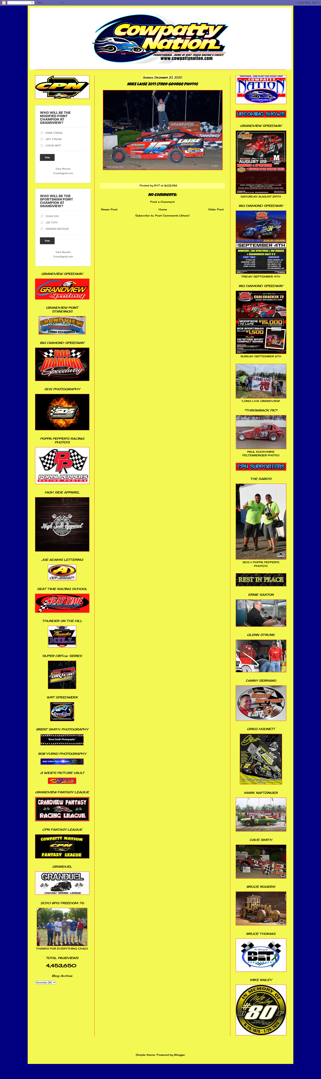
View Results (63, 168)
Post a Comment (162, 201)
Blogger (179, 1054)
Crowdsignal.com (63, 173)
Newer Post (109, 209)
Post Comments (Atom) (172, 215)
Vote (47, 157)
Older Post (216, 209)
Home (163, 209)
